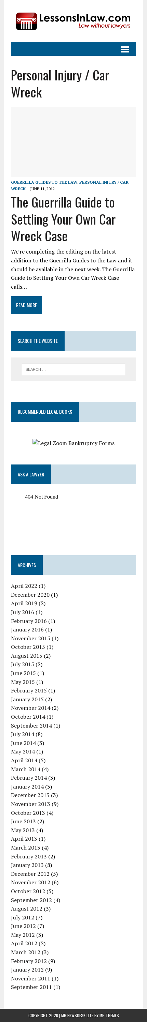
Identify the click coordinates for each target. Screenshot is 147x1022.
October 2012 (28, 891)
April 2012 (24, 943)
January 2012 (27, 969)
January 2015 (27, 699)
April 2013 (24, 838)
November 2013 (30, 804)
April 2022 (24, 586)
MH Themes (109, 1015)
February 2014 (29, 777)
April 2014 (24, 760)
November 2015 (30, 638)
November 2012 (30, 882)
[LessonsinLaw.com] (73, 21)
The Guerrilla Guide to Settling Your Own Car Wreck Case (63, 218)
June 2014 (23, 743)
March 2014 (25, 769)
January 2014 (27, 786)
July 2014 (22, 734)
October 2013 (28, 813)
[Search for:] (73, 368)
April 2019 (24, 603)
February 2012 (29, 961)
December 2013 (30, 795)
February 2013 (29, 856)
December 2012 (30, 874)
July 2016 (22, 612)
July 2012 (22, 917)
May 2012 (23, 935)
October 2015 (28, 647)
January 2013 (27, 865)
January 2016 (27, 629)
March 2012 (25, 952)
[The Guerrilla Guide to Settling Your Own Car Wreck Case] (73, 172)
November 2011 (30, 978)
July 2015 (22, 664)
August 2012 (26, 908)
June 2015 (23, 673)
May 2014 (23, 751)
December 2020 (30, 594)
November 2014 (30, 708)
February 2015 (29, 690)
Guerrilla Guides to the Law (44, 182)
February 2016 (29, 621)
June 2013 (23, 821)
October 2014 (28, 716)
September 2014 (31, 725)
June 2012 (23, 926)
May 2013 (23, 830)
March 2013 (25, 847)
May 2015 (23, 682)
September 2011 (31, 987)
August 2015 (26, 655)
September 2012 (31, 900)
